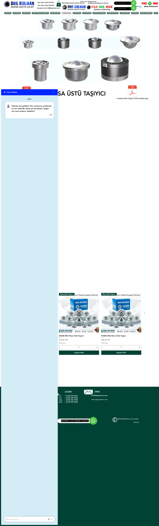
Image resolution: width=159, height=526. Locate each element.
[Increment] (97, 347)
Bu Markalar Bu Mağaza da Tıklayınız (98, 3)
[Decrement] (60, 347)
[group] (79, 324)
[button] (58, 4)
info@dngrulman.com (99, 395)
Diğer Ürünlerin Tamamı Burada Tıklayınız (73, 3)
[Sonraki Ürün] (144, 313)
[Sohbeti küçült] (53, 92)
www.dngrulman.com (99, 399)
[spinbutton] (79, 347)
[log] (29, 305)
